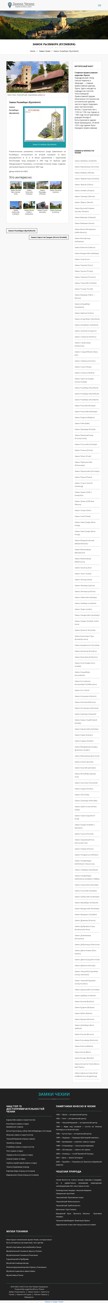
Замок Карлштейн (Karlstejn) (86, 729)
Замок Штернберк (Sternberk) (87, 319)
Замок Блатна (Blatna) (84, 1046)
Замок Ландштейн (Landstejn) (87, 615)
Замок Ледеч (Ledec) (83, 609)
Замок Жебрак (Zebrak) (84, 172)
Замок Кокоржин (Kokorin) (85, 696)
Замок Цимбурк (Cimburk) (85, 995)
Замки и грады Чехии (54, 1301)
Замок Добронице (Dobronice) (87, 944)
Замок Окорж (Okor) (83, 510)
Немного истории (24, 1294)
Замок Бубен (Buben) (83, 1013)
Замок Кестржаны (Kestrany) (86, 708)
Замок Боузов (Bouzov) (84, 1034)
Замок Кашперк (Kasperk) (85, 714)
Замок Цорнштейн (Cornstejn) (87, 989)
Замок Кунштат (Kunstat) (85, 630)
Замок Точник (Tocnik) (84, 289)
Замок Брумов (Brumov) (84, 1019)
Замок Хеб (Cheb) (82, 794)
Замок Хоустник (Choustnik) (86, 783)
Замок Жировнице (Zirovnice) (87, 167)
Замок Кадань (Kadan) (84, 741)
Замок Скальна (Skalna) (84, 373)
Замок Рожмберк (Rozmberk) (86, 399)
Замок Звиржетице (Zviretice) (87, 178)
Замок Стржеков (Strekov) (85, 337)
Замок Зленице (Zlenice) (85, 196)
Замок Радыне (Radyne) (84, 417)
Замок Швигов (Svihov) (84, 313)
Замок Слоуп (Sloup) (83, 367)
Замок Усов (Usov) (82, 259)
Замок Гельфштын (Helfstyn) (86, 855)
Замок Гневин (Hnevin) (84, 849)
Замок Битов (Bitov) (83, 1052)
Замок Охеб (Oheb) (82, 516)
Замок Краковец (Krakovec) (86, 657)
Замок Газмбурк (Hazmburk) (86, 870)
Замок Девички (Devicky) (85, 965)
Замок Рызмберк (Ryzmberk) (86, 388)
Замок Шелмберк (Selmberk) (86, 325)
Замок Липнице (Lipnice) (85, 585)
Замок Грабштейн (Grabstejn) (87, 896)
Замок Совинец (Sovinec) (85, 361)
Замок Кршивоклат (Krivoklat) (87, 645)
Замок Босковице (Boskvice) (86, 1040)
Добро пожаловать (17, 1292)
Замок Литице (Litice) (83, 579)
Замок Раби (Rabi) (82, 423)
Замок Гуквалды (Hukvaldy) (86, 800)
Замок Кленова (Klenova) (85, 702)
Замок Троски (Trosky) (84, 271)
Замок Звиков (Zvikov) (84, 184)
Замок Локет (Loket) (83, 573)
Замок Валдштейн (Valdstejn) (87, 253)
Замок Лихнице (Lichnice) (85, 591)
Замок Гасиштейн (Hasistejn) (86, 885)
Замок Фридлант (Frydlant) (86, 914)
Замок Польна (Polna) (84, 450)
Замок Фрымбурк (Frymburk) (86, 902)
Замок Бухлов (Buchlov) (84, 1001)
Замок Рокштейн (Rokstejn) (86, 411)
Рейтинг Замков (40, 1294)
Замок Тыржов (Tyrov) (84, 265)
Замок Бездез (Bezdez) (84, 1058)
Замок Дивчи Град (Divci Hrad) (87, 959)
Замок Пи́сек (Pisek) (83, 456)
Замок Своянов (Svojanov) (85, 331)
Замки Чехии (44, 51)
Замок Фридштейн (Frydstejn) (87, 908)
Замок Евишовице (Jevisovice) (87, 756)
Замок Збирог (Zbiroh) (84, 202)
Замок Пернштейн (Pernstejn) (87, 471)
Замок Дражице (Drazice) (85, 920)
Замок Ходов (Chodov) (84, 789)
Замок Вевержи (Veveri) (84, 223)
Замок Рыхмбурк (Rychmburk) (87, 394)
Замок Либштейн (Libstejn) (86, 597)
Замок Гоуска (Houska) (84, 834)
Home (32, 51)
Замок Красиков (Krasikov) (86, 651)
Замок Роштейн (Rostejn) (85, 405)
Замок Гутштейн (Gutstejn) (86, 891)
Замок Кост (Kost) (82, 690)
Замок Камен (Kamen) (84, 735)
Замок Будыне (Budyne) (84, 1007)
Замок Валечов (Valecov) (85, 247)
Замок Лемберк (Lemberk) (85, 603)
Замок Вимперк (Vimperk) (85, 217)
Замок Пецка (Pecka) (83, 477)
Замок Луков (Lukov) (83, 567)
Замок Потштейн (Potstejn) (86, 444)
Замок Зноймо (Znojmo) (84, 190)
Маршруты (29, 1297)
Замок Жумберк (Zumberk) (86, 161)
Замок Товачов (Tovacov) (85, 277)
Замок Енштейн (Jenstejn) (85, 768)
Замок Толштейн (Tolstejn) (85, 283)
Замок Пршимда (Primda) (85, 429)
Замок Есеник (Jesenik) (84, 762)
